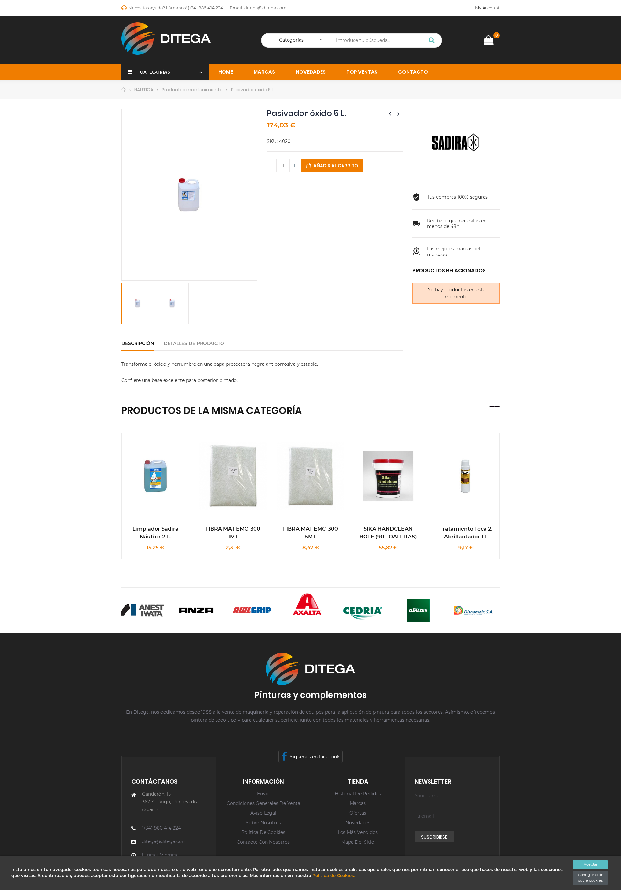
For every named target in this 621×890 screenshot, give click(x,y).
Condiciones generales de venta (263, 803)
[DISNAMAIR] (465, 610)
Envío (263, 794)
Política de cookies (263, 832)
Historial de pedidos (358, 794)
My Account (487, 7)
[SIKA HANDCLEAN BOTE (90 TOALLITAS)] (388, 476)
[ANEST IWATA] (132, 610)
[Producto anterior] (390, 113)
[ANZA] (188, 610)
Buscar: (432, 40)
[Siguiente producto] (398, 113)
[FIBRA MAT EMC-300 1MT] (233, 476)
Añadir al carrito (335, 165)
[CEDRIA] (354, 610)
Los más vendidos (358, 832)
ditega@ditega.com (265, 7)
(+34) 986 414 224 (205, 7)
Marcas (358, 803)
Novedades (357, 823)
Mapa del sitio (357, 842)
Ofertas (357, 813)
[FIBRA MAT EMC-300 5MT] (310, 476)
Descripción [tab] (137, 343)
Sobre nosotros (263, 823)
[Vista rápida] (140, 459)
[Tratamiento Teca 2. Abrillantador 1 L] (465, 476)
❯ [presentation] (497, 406)
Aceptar (590, 864)
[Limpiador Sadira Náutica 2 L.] (155, 476)
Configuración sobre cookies (590, 878)
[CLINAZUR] (409, 610)
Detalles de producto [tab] (194, 343)
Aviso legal (263, 813)
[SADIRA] (456, 142)
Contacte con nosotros (263, 842)
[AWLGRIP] (243, 610)
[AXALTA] (298, 604)
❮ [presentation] (492, 406)
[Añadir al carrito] (170, 459)
